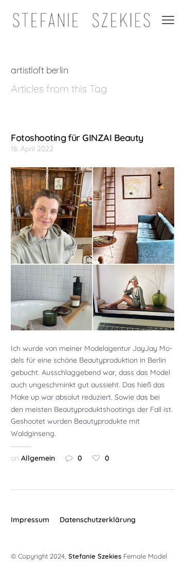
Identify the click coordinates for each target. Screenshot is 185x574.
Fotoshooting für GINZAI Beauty (77, 137)
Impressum (30, 519)
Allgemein (38, 458)
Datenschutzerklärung (98, 519)
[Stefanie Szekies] (81, 20)
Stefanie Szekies (94, 556)
